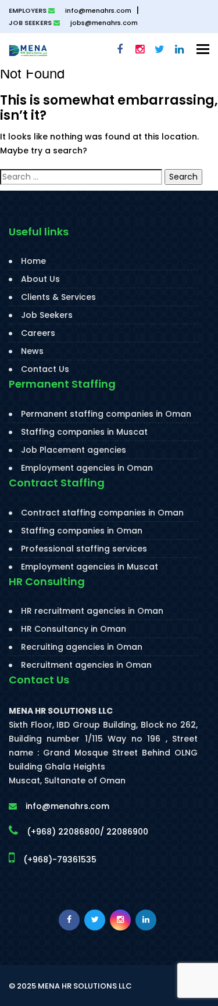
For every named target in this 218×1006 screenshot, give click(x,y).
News (32, 351)
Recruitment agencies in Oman (86, 665)
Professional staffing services (84, 548)
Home (33, 261)
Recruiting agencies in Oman (81, 647)
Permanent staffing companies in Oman (106, 414)
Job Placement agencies (73, 450)
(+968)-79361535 (60, 859)
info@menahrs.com (97, 10)
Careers (38, 333)
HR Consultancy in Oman (73, 629)
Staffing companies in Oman (81, 530)
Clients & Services (58, 297)
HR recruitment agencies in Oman (92, 611)
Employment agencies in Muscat (89, 566)
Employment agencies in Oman (87, 468)
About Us (40, 279)
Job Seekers (47, 315)
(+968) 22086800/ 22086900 (87, 831)
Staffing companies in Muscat (84, 432)
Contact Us (45, 369)
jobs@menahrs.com (103, 22)
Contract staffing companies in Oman (102, 512)
